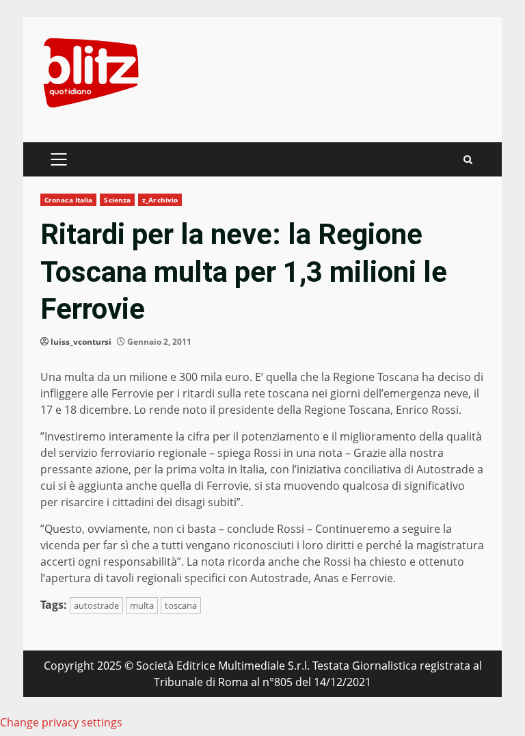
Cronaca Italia (68, 200)
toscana (181, 605)
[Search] (467, 159)
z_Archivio (160, 200)
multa (142, 605)
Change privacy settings (61, 722)
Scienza (117, 200)
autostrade (96, 605)
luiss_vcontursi (81, 341)
